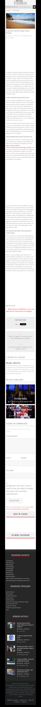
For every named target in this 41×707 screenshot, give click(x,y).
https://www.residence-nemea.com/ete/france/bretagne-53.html (18, 146)
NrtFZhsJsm (9, 573)
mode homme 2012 (12, 604)
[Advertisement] (23, 56)
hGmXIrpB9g (10, 567)
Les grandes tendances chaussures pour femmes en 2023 (21, 348)
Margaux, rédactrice (13, 36)
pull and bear (10, 592)
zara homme (10, 598)
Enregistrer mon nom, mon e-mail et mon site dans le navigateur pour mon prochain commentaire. (19, 489)
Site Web (10, 470)
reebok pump (10, 600)
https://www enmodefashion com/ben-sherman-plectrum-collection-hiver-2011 (18, 579)
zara (7, 610)
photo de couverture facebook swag (17, 602)
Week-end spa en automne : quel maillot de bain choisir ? (25, 670)
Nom (8, 458)
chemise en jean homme (13, 608)
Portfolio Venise (20, 398)
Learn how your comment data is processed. (19, 508)
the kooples (9, 594)
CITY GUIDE (16, 10)
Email (24, 458)
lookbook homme (11, 596)
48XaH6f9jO (9, 565)
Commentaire (12, 436)
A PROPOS (17, 702)
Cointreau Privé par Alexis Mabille (21, 411)
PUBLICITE (31, 700)
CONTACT (24, 702)
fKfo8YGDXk (9, 569)
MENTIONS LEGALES (12, 700)
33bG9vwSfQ (10, 563)
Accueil (8, 10)
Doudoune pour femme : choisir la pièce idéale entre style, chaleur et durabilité (25, 648)
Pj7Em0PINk (9, 571)
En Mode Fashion (14, 401)
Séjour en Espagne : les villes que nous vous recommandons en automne (20, 337)
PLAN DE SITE (23, 700)
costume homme (11, 606)
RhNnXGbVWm (10, 576)
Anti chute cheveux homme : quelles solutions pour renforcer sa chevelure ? (25, 625)
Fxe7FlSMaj (9, 561)
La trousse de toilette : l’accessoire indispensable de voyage (25, 660)
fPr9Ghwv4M (10, 574)
